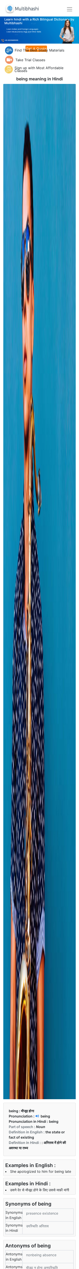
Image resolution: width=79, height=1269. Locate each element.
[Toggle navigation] (69, 9)
